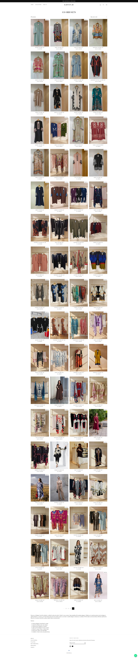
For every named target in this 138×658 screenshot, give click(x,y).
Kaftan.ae (69, 4)
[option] (69, 1)
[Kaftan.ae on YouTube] (72, 646)
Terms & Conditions (34, 640)
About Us (32, 638)
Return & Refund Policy (34, 643)
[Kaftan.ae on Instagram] (70, 646)
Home (32, 4)
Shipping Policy (33, 645)
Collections (38, 4)
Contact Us (32, 647)
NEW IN (45, 4)
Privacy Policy (33, 641)
